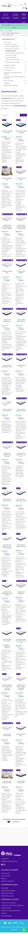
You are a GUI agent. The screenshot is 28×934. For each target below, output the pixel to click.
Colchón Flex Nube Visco (7, 320)
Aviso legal (4, 888)
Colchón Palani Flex (21, 734)
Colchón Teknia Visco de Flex (7, 410)
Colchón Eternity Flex (7, 272)
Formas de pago (6, 916)
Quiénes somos (6, 908)
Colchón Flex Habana (21, 272)
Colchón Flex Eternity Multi (7, 734)
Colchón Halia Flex (21, 366)
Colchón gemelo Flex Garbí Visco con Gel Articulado (7, 687)
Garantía (4, 913)
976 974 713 (5, 859)
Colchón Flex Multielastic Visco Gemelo (7, 593)
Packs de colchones (7, 881)
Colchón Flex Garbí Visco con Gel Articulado (7, 546)
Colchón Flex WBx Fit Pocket (7, 131)
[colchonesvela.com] (6, 5)
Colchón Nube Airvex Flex (21, 782)
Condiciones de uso (7, 896)
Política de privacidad (8, 890)
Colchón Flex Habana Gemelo (21, 545)
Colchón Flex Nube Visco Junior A (21, 501)
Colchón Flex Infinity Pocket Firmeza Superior (7, 227)
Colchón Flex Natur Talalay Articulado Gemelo (21, 687)
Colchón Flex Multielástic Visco (7, 366)
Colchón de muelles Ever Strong (7, 455)
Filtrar (24, 115)
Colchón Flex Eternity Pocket (7, 782)
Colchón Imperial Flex (7, 178)
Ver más (4, 108)
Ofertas (3, 878)
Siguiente (16, 821)
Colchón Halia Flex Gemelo (7, 640)
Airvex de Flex (5, 876)
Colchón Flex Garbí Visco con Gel (21, 455)
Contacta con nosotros (8, 902)
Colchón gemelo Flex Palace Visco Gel (21, 641)
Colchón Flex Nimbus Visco (21, 320)
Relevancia (5, 115)
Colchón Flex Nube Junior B (7, 500)
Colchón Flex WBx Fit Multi (21, 131)
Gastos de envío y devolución (10, 910)
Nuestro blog (5, 873)
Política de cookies (7, 893)
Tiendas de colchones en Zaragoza (12, 905)
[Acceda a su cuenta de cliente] (23, 8)
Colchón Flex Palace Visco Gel (21, 410)
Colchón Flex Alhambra (21, 592)
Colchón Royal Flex (21, 178)
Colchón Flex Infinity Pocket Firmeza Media (21, 227)
